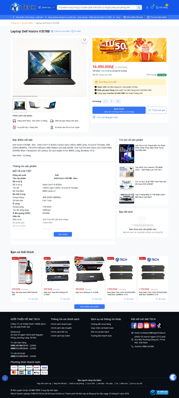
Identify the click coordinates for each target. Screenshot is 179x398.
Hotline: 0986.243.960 (144, 346)
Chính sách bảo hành (60, 335)
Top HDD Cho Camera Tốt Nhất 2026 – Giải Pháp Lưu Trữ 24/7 (149, 168)
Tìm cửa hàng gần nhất (107, 117)
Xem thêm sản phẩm (89, 306)
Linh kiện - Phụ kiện (105, 383)
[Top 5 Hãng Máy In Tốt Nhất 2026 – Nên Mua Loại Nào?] (126, 198)
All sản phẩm (27, 23)
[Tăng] (118, 101)
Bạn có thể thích (22, 252)
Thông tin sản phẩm (62, 31)
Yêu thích (34, 299)
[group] (50, 67)
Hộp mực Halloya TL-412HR (86, 292)
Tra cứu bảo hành (158, 17)
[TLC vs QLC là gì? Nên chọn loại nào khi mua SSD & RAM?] (126, 185)
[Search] (139, 7)
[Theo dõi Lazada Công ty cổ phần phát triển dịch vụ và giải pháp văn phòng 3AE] (153, 325)
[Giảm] (104, 101)
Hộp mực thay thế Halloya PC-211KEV (56, 293)
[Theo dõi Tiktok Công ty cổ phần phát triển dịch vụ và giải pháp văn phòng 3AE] (159, 325)
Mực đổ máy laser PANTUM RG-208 (25, 293)
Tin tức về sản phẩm (131, 139)
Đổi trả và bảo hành (100, 331)
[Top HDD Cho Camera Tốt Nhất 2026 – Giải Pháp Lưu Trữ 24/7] (126, 171)
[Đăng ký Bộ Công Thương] (159, 392)
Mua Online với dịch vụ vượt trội (53, 17)
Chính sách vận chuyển (61, 328)
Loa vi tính (91, 383)
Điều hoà (124, 383)
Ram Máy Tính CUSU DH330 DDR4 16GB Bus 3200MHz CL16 (121, 293)
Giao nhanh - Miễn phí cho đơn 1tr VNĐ (86, 17)
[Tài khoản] (147, 7)
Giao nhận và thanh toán (102, 328)
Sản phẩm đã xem (135, 17)
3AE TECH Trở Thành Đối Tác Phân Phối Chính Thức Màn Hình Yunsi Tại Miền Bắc (150, 147)
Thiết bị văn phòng (76, 383)
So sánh (77, 31)
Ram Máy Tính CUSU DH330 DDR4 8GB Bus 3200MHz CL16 (153, 293)
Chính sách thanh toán (61, 324)
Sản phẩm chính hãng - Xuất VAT (21, 17)
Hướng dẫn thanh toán (101, 335)
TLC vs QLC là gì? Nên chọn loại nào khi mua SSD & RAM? (150, 182)
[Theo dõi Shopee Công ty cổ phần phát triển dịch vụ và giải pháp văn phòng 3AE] (147, 325)
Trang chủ (15, 23)
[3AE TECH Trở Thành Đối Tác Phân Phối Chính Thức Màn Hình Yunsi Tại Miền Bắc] (126, 153)
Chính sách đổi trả (59, 331)
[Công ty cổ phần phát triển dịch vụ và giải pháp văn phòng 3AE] (23, 7)
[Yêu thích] (84, 40)
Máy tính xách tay (44, 383)
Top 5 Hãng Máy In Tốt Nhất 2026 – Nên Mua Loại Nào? (150, 195)
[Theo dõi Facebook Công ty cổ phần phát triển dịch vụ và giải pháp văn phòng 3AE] (134, 325)
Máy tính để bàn (60, 383)
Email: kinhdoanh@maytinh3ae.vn (150, 332)
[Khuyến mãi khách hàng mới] (129, 49)
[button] (83, 67)
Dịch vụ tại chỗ (136, 383)
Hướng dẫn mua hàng (101, 324)
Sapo (55, 390)
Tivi (116, 383)
